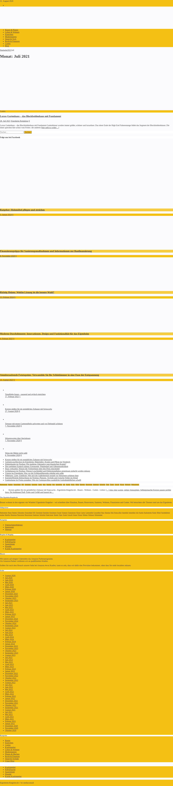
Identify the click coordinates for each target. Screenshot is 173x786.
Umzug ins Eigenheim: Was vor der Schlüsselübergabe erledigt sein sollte (34, 473)
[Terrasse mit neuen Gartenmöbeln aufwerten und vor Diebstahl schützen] (10, 419)
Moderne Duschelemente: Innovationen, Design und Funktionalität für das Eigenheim (44, 333)
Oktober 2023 (10, 651)
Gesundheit (97, 513)
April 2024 (9, 637)
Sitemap (8, 529)
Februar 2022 (10, 696)
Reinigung (14, 515)
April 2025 (9, 610)
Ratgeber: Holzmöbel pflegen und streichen (22, 210)
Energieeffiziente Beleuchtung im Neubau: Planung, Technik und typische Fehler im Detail (41, 478)
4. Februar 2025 (6, 339)
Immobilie (125, 513)
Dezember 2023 (11, 646)
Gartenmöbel (89, 513)
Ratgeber (82, 484)
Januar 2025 (10, 616)
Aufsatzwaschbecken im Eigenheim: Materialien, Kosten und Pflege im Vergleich (37, 462)
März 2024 (9, 639)
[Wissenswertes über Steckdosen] (10, 434)
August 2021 (10, 710)
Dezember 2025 (11, 594)
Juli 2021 (8, 712)
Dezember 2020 (11, 726)
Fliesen (78, 513)
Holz (53, 484)
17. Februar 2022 (12, 397)
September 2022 (11, 680)
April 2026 (9, 585)
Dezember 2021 (11, 701)
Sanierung (96, 484)
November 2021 (11, 703)
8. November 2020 (7, 256)
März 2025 (9, 612)
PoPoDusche (10, 542)
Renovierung (28, 515)
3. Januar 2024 (6, 215)
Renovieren (88, 484)
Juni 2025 (9, 605)
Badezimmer (3, 484)
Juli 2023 (8, 657)
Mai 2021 (9, 714)
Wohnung (128, 484)
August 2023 (10, 655)
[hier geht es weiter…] (50, 128)
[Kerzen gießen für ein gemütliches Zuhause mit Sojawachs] (10, 405)
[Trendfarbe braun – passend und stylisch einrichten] (10, 390)
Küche (73, 484)
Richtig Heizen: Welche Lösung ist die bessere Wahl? (27, 292)
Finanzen (64, 513)
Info (64, 484)
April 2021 (9, 717)
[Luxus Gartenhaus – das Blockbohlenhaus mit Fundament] (43, 109)
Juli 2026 (8, 578)
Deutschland (17, 484)
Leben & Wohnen (12, 32)
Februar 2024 (10, 641)
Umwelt (116, 484)
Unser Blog (9, 761)
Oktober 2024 (10, 623)
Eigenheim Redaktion (19, 121)
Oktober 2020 (10, 730)
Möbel (77, 484)
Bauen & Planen (11, 30)
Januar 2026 (10, 591)
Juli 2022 (8, 685)
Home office (118, 513)
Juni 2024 (9, 632)
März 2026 (9, 587)
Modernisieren (11, 37)
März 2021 (9, 719)
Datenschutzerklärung (14, 525)
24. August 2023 (6, 380)
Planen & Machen (12, 754)
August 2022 (10, 682)
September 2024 (11, 626)
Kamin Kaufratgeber (13, 549)
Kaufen (68, 484)
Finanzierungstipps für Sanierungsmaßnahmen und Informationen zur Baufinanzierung (46, 251)
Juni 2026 (9, 580)
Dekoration (21, 513)
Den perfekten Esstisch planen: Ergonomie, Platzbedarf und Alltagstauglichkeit (36, 466)
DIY (22, 484)
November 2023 (11, 648)
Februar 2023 (10, 669)
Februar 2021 (10, 721)
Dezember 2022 (11, 673)
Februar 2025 (10, 614)
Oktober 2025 (10, 598)
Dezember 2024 (11, 619)
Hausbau (49, 484)
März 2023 (9, 667)
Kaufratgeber (148, 513)
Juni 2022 (9, 687)
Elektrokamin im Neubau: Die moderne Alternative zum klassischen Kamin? (35, 464)
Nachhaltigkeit (165, 513)
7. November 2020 (12, 426)
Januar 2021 (10, 723)
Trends (112, 484)
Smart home (49, 515)
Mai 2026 (9, 582)
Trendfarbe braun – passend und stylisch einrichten (25, 394)
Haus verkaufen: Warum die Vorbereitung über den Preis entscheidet (32, 469)
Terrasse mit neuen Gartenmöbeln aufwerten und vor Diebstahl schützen (34, 424)
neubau (2, 515)
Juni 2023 (9, 660)
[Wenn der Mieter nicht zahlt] (10, 449)
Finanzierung (72, 513)
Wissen (122, 484)
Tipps (107, 484)
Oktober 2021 (10, 705)
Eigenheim (28, 484)
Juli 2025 (8, 603)
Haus (44, 484)
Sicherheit (102, 484)
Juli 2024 (8, 630)
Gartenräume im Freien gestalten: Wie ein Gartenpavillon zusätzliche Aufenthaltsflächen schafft (43, 480)
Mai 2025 (9, 607)
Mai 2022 (9, 689)
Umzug (75, 515)
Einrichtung (53, 513)
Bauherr (10, 484)
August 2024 (10, 628)
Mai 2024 (9, 635)
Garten (8, 44)
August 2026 (10, 575)
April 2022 (9, 692)
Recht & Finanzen (12, 41)
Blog (7, 46)
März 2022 (9, 694)
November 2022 (11, 676)
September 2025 (11, 600)
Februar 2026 (10, 589)
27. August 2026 (11, 411)
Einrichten (9, 34)
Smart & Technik (12, 759)
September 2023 (11, 653)
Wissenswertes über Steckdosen (17, 438)
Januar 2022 (10, 698)
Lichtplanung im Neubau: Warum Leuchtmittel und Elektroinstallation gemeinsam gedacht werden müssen (47, 471)
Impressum (9, 527)
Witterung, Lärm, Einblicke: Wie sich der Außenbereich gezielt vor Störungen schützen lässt (41, 475)
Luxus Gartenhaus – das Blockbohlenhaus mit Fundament (30, 116)
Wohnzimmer (135, 484)
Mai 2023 (9, 662)
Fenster (59, 513)
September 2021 (11, 708)
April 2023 (9, 664)
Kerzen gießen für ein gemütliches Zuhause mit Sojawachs (28, 409)
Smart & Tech (10, 39)
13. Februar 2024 (7, 297)
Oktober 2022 (10, 678)
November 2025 (11, 596)
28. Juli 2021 (5, 121)
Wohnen (85, 515)
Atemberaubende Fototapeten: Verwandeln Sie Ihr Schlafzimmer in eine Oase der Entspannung (49, 375)
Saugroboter (10, 544)
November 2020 (11, 728)
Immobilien (58, 484)
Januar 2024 (10, 644)
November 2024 (11, 621)
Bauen (10, 513)
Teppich (56, 515)
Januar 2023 (10, 671)
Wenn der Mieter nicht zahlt (16, 453)
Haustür (8, 546)
